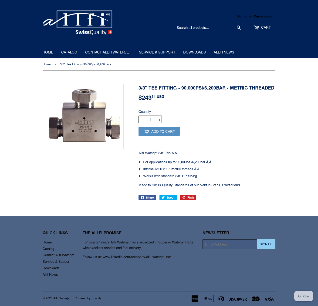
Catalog (69, 52)
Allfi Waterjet (61, 298)
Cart (265, 27)
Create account (264, 16)
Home (48, 52)
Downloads (194, 52)
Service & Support (157, 52)
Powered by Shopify (88, 298)
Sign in (242, 16)
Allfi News (224, 52)
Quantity (145, 111)
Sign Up (266, 244)
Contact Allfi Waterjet (108, 52)
